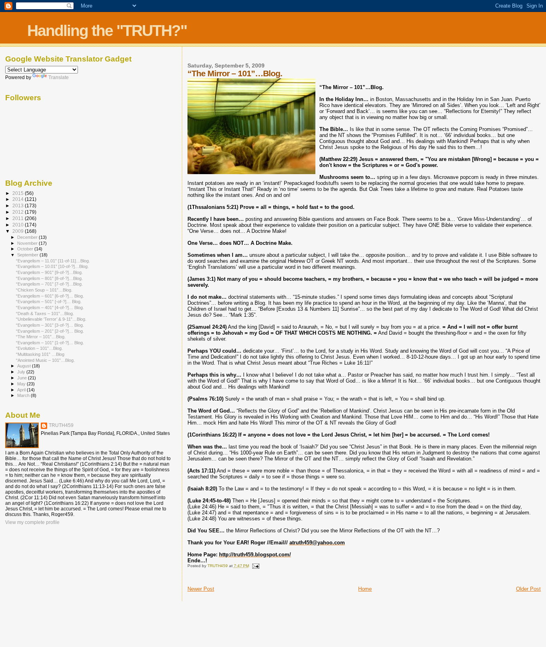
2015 (18, 193)
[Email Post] (255, 566)
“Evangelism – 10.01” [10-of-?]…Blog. (52, 266)
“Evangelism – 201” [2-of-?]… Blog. (50, 331)
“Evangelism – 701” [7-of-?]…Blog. (49, 284)
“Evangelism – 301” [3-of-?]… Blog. (50, 325)
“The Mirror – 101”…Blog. (41, 336)
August (24, 365)
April (22, 389)
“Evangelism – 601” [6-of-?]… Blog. (50, 296)
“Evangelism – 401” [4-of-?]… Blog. (50, 307)
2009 (18, 231)
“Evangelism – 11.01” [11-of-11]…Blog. (53, 260)
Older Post (528, 589)
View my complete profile (32, 522)
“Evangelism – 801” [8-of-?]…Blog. (49, 278)
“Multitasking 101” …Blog (40, 354)
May (22, 383)
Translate (58, 77)
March (24, 395)
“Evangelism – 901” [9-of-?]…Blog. (49, 272)
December (28, 237)
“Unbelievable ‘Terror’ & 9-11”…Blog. (51, 319)
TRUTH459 (61, 425)
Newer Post (200, 589)
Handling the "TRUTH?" (107, 30)
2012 (18, 211)
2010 (18, 224)
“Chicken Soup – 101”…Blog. (44, 290)
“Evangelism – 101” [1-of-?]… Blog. (50, 342)
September (28, 254)
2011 (18, 218)
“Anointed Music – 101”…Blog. (45, 360)
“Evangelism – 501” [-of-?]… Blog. (49, 301)
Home (365, 589)
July (21, 371)
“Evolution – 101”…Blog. (39, 348)
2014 (18, 199)
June (22, 377)
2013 (18, 205)
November (28, 243)
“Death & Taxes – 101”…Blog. (45, 313)
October (25, 248)
